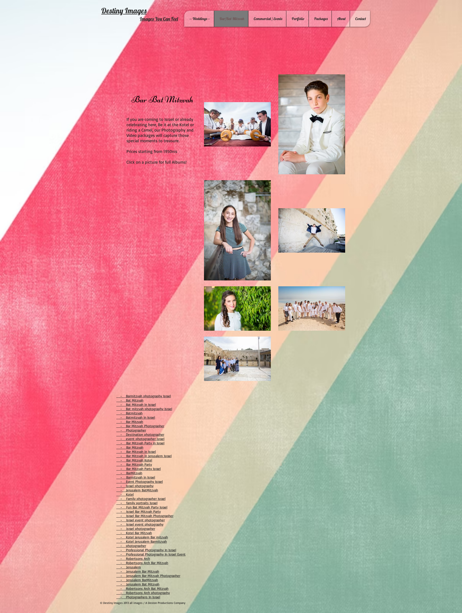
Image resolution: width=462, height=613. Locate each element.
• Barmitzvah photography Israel (143, 396)
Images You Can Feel (159, 19)
